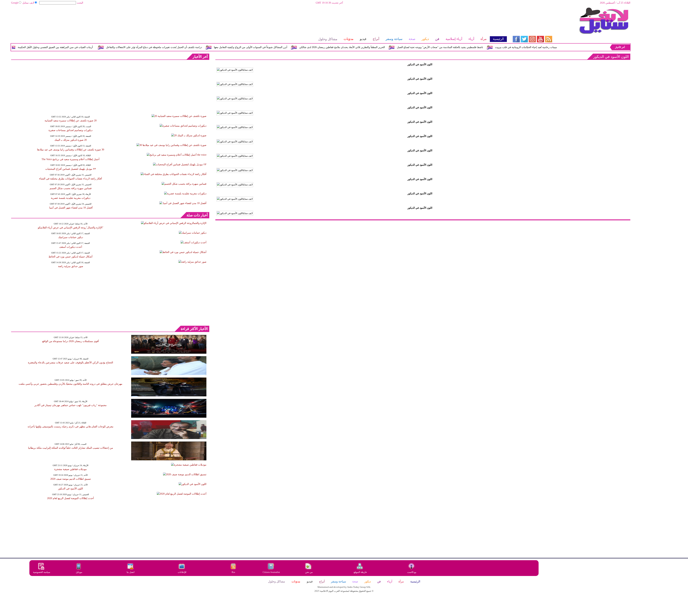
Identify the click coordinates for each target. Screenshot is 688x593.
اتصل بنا (131, 572)
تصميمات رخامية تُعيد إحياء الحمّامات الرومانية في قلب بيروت (557, 47)
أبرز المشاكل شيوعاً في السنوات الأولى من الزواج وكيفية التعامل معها (280, 47)
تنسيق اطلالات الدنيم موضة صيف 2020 (70, 479)
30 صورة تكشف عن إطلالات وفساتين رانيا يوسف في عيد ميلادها (70, 149)
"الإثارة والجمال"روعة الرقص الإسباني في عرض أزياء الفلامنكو (70, 227)
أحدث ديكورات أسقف (70, 247)
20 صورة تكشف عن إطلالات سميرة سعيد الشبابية (71, 120)
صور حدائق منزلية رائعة (70, 266)
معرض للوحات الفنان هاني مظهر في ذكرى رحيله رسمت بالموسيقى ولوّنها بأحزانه (70, 426)
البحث (80, 2)
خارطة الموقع (360, 572)
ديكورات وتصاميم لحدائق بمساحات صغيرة (70, 130)
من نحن (309, 572)
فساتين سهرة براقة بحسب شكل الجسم (71, 188)
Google (14, 2)
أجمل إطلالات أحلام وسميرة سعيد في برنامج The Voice (70, 159)
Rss (234, 572)
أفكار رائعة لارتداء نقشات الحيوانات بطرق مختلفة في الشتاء (70, 178)
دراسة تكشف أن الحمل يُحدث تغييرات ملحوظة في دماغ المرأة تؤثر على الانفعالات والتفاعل (184, 47)
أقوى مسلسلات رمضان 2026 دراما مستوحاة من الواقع (70, 341)
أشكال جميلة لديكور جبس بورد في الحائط (70, 256)
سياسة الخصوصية (41, 572)
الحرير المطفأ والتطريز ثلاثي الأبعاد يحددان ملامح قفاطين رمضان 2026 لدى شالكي (372, 47)
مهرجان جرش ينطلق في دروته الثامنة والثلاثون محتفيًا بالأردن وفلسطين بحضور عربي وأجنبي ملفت (70, 384)
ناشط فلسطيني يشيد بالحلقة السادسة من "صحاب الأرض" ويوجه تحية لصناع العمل (470, 47)
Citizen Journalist (271, 572)
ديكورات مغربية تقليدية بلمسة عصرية (70, 198)
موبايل (79, 572)
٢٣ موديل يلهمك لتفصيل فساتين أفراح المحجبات (70, 169)
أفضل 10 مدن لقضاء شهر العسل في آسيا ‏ (71, 207)
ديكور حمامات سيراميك (70, 237)
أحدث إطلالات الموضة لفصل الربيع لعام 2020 (70, 498)
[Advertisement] (259, 19)
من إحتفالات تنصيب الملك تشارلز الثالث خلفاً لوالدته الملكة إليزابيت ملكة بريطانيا (70, 448)
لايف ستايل (28, 2)
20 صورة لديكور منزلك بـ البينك (70, 140)
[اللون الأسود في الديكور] (234, 69)
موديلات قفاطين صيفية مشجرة (70, 469)
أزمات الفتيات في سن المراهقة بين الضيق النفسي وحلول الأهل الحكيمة (85, 47)
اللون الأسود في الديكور (70, 488)
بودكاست (411, 572)
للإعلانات (182, 572)
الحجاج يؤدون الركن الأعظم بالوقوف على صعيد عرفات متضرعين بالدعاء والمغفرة (70, 362)
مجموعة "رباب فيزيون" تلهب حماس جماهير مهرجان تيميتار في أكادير (70, 405)
